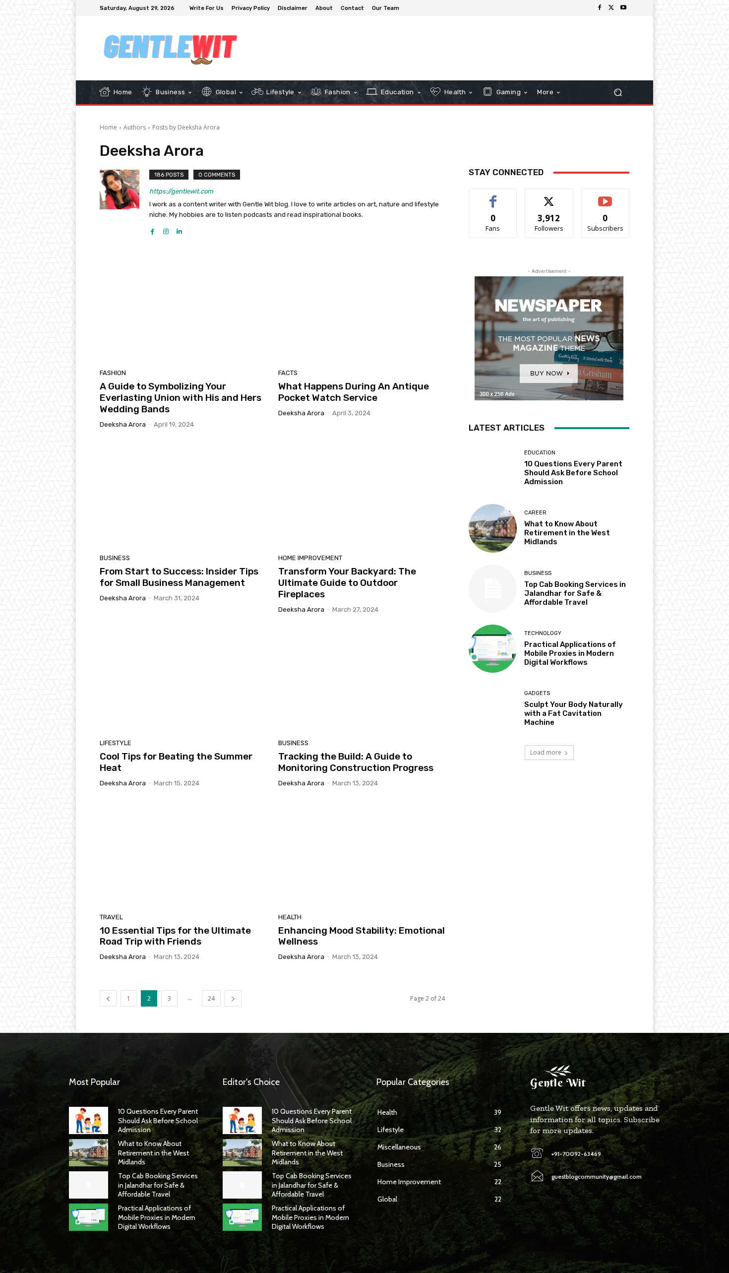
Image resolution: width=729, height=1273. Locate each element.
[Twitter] (611, 8)
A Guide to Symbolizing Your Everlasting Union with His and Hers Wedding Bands (180, 398)
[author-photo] (124, 203)
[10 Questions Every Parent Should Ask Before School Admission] (493, 468)
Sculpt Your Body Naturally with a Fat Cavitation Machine (573, 713)
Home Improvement (310, 558)
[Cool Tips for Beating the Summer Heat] (183, 680)
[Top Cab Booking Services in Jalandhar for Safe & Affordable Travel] (493, 589)
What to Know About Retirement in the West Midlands (567, 532)
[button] (617, 92)
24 (211, 998)
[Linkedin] (179, 229)
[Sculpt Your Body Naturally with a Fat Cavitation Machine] (493, 709)
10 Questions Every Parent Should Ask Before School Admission (573, 472)
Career (535, 512)
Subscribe (605, 196)
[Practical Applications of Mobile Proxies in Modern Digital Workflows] (493, 649)
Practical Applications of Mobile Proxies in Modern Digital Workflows (570, 653)
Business (115, 558)
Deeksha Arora (123, 424)
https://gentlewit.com (181, 191)
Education (539, 452)
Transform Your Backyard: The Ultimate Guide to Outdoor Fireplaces (347, 583)
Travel (111, 917)
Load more (545, 752)
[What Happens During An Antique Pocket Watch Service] (361, 310)
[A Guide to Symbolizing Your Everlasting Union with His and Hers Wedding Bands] (183, 310)
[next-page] (233, 998)
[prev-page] (108, 998)
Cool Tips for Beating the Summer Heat (176, 762)
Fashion (113, 373)
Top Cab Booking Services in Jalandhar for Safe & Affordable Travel (575, 593)
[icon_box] (410, 9)
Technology (542, 633)
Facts (288, 373)
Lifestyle (115, 743)
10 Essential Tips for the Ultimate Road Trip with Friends (175, 936)
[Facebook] (600, 8)
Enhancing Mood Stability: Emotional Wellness (361, 936)
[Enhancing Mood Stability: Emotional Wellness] (361, 854)
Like (493, 196)
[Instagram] (166, 229)
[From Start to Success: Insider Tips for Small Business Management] (183, 495)
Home (108, 127)
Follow (549, 196)
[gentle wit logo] (171, 48)
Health (290, 917)
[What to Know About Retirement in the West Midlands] (493, 528)
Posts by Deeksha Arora (186, 127)
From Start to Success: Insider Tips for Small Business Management (179, 577)
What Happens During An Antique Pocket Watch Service (353, 392)
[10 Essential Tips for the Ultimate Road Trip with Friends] (183, 854)
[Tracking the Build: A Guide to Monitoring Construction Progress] (361, 680)
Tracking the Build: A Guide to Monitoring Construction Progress (355, 762)
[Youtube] (623, 8)
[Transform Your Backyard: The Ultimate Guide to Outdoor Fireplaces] (361, 495)
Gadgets (537, 693)
